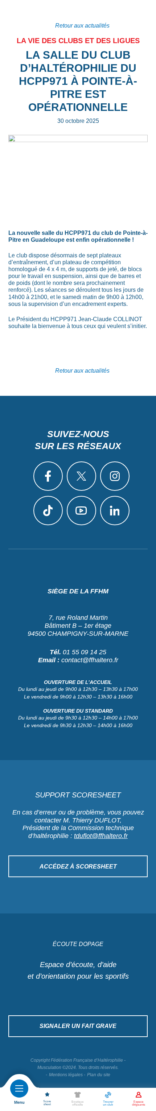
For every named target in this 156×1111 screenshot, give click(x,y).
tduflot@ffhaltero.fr (101, 836)
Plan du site (98, 1074)
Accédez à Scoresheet (78, 866)
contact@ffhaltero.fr (89, 660)
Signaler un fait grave (78, 1026)
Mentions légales (66, 1074)
